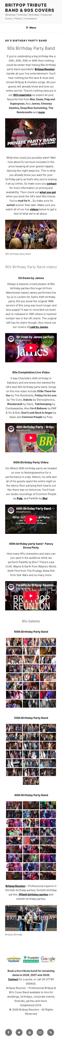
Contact (13, 979)
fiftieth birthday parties (33, 894)
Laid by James (39, 327)
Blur (45, 498)
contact (51, 183)
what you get (48, 192)
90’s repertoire (22, 95)
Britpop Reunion (45, 69)
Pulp (19, 498)
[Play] (31, 133)
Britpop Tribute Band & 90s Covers (29, 8)
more (41, 112)
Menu (32, 27)
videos (34, 209)
